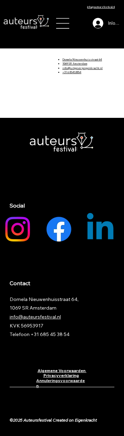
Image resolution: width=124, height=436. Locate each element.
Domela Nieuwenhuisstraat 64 (82, 59)
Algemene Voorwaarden (62, 370)
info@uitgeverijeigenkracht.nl (82, 68)
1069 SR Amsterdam (74, 63)
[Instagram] (17, 229)
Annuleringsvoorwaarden (60, 383)
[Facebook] (58, 229)
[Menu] (63, 23)
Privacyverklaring (61, 375)
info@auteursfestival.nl (101, 7)
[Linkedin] (100, 229)
